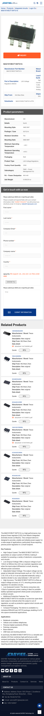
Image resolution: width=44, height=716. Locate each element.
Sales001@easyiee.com (29, 204)
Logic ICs (32, 8)
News (41, 682)
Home (3, 8)
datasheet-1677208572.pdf (23, 417)
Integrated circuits (21, 8)
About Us (5, 682)
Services (33, 682)
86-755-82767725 (12, 697)
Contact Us (24, 682)
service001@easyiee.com (16, 700)
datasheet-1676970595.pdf (23, 443)
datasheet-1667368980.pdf (23, 346)
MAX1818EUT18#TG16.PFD (19, 101)
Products (10, 8)
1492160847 (10, 703)
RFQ (24, 350)
